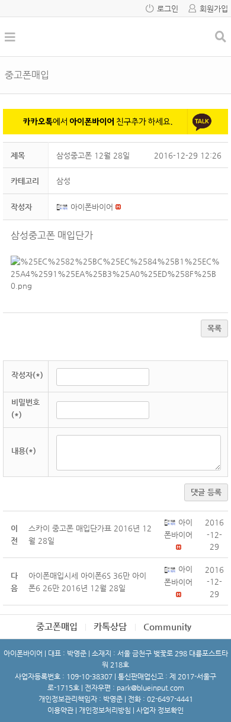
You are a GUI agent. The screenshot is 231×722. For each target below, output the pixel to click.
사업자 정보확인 (160, 710)
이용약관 (60, 710)
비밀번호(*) (25, 408)
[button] (63, 206)
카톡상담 (110, 626)
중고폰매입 (57, 626)
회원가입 (214, 8)
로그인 (167, 8)
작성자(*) (27, 374)
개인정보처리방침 (105, 710)
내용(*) (23, 450)
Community (167, 626)
